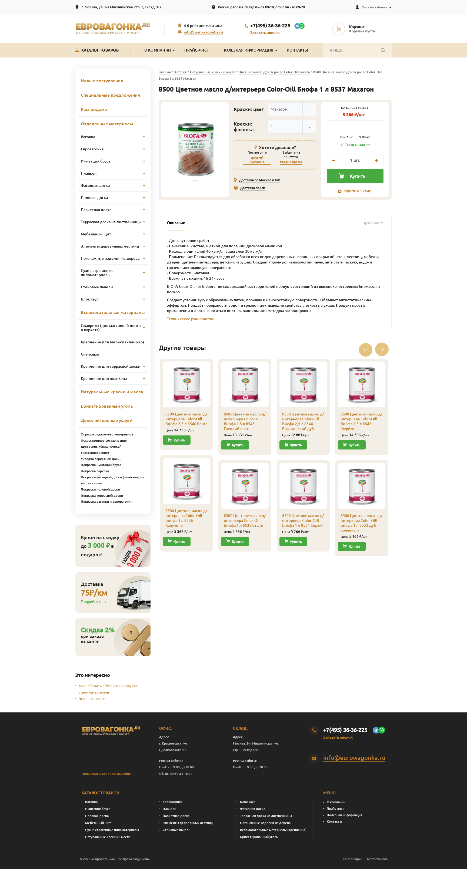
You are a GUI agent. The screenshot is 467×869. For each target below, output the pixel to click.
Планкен (169, 808)
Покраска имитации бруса (101, 464)
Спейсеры (90, 354)
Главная (165, 72)
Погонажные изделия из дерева (265, 822)
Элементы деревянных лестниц (188, 822)
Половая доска (97, 815)
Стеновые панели (176, 829)
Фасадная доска (252, 808)
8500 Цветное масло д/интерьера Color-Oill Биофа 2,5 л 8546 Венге (186, 419)
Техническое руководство (190, 319)
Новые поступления (102, 80)
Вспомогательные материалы (113, 312)
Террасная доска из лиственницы (266, 815)
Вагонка (91, 801)
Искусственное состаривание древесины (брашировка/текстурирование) (104, 446)
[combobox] (292, 109)
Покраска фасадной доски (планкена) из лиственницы (112, 480)
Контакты (297, 50)
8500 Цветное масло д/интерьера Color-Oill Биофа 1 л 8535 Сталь (245, 520)
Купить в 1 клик (357, 191)
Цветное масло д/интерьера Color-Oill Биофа (274, 72)
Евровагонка (172, 801)
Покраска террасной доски (102, 495)
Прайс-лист (196, 50)
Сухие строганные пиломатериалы (112, 829)
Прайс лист (335, 808)
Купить (357, 176)
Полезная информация (247, 50)
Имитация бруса (97, 808)
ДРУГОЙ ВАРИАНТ (257, 160)
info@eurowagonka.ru (203, 32)
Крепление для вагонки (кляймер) (112, 342)
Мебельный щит (98, 822)
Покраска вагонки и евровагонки (106, 501)
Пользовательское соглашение (106, 773)
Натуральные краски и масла (212, 72)
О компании (336, 802)
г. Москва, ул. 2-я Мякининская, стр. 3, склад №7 (121, 7)
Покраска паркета (95, 471)
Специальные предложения (110, 95)
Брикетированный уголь (107, 406)
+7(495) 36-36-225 (270, 25)
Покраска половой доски (100, 489)
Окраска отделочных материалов (107, 434)
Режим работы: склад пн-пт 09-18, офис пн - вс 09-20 (261, 7)
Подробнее (91, 602)
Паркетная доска (176, 815)
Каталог (180, 72)
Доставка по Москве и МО (259, 180)
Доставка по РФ (252, 188)
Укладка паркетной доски (101, 459)
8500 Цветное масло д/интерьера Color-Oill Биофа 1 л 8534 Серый (303, 520)
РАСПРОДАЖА (291, 162)
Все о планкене (92, 699)
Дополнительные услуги (107, 420)
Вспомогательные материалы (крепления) (273, 829)
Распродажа (94, 109)
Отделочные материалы (107, 123)
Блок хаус (247, 801)
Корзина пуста (362, 31)
